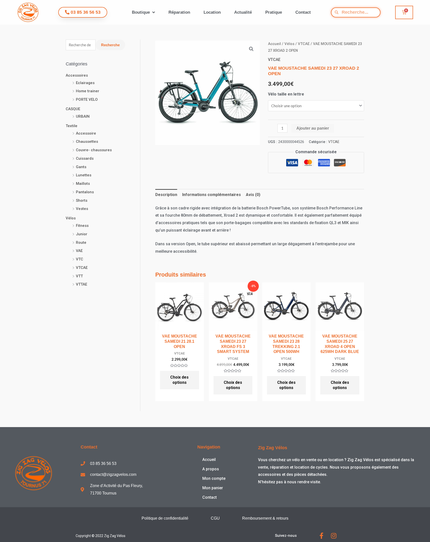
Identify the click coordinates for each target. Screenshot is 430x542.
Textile (71, 126)
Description (166, 194)
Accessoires (77, 75)
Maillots (83, 183)
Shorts (81, 200)
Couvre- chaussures (94, 150)
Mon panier (212, 488)
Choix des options (179, 380)
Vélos (71, 218)
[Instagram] (333, 536)
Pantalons (85, 192)
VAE (79, 250)
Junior (81, 234)
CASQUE (73, 109)
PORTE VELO (87, 99)
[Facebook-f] (321, 536)
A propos (210, 469)
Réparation (179, 12)
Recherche (110, 45)
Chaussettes (87, 141)
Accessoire (86, 133)
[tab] (166, 194)
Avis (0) (253, 194)
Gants (81, 167)
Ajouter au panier (312, 128)
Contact (303, 12)
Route (81, 242)
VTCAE (82, 267)
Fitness (82, 225)
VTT (79, 276)
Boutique (141, 12)
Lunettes (83, 175)
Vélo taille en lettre (286, 94)
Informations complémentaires (211, 194)
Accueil (274, 44)
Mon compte (213, 478)
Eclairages (85, 83)
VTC (79, 259)
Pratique (273, 12)
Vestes (82, 208)
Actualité (243, 12)
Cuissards (85, 158)
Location (212, 12)
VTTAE (81, 284)
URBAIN (83, 116)
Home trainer (87, 91)
